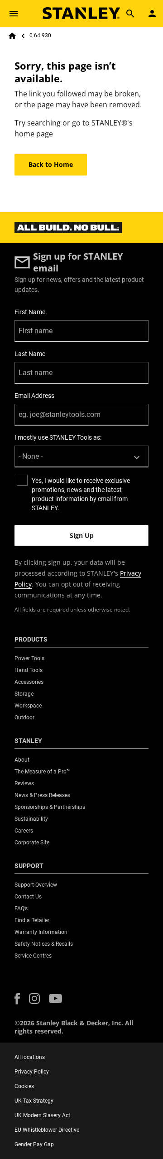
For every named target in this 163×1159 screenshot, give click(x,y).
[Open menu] (13, 13)
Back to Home (51, 164)
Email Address (34, 395)
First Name (29, 312)
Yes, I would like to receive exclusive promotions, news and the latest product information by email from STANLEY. (81, 494)
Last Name (29, 353)
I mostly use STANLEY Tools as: (57, 437)
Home (12, 35)
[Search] (130, 13)
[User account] (152, 13)
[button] (17, 998)
